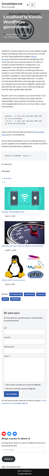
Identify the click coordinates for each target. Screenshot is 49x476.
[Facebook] (15, 434)
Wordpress (16, 37)
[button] (27, 5)
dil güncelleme (16, 294)
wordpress (15, 299)
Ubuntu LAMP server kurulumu (13, 280)
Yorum (7, 356)
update (5, 299)
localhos (40, 294)
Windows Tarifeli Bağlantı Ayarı (13, 212)
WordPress (27, 471)
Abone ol (8, 459)
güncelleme (29, 294)
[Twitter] (9, 434)
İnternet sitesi (9, 347)
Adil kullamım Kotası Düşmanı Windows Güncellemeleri (22, 246)
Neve (20, 471)
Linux (5, 37)
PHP (9, 37)
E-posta (7, 337)
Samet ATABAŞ (11, 34)
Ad (5, 328)
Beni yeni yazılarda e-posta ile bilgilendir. (21, 389)
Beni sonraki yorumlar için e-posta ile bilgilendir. (23, 385)
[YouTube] (4, 434)
